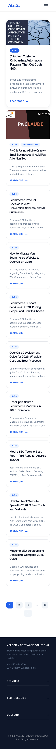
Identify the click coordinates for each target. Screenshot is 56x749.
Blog (14, 50)
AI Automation (30, 144)
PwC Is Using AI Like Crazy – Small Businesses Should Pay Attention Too (27, 154)
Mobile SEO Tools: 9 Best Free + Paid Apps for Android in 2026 (27, 455)
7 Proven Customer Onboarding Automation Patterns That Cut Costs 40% (26, 62)
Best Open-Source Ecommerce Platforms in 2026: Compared (25, 406)
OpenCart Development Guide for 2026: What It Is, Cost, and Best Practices (25, 356)
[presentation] (28, 32)
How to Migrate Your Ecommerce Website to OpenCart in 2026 (24, 257)
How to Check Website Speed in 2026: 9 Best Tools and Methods (27, 505)
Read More (18, 101)
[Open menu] (46, 5)
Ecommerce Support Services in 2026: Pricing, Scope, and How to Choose (26, 307)
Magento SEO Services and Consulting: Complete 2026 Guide (26, 554)
